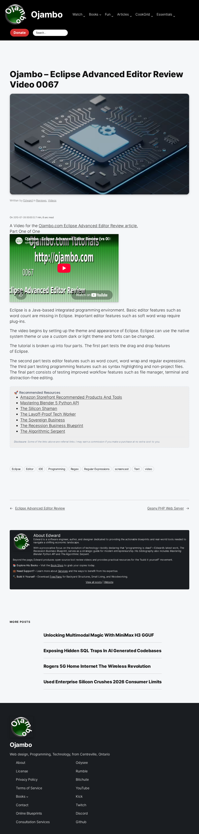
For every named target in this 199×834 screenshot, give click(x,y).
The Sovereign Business (42, 419)
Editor (29, 469)
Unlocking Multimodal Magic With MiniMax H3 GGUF (99, 635)
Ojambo (47, 14)
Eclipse (16, 469)
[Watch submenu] (84, 16)
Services (63, 571)
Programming (56, 469)
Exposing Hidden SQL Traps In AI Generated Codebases (102, 650)
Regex (75, 469)
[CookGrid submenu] (152, 16)
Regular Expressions (96, 469)
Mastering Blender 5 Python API (49, 402)
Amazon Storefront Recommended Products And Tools (71, 397)
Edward (28, 200)
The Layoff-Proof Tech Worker (48, 414)
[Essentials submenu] (174, 16)
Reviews (41, 200)
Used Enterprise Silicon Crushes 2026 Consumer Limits (103, 681)
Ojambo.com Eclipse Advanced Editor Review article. (88, 225)
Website (108, 582)
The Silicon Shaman (38, 408)
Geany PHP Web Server (165, 508)
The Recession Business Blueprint (51, 425)
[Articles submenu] (131, 16)
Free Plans (56, 576)
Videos (52, 200)
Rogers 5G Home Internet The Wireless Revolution (97, 666)
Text (137, 469)
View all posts (94, 582)
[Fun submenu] (112, 16)
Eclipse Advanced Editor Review (40, 508)
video (148, 469)
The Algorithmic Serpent (42, 431)
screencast (122, 469)
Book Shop (57, 565)
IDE (41, 469)
